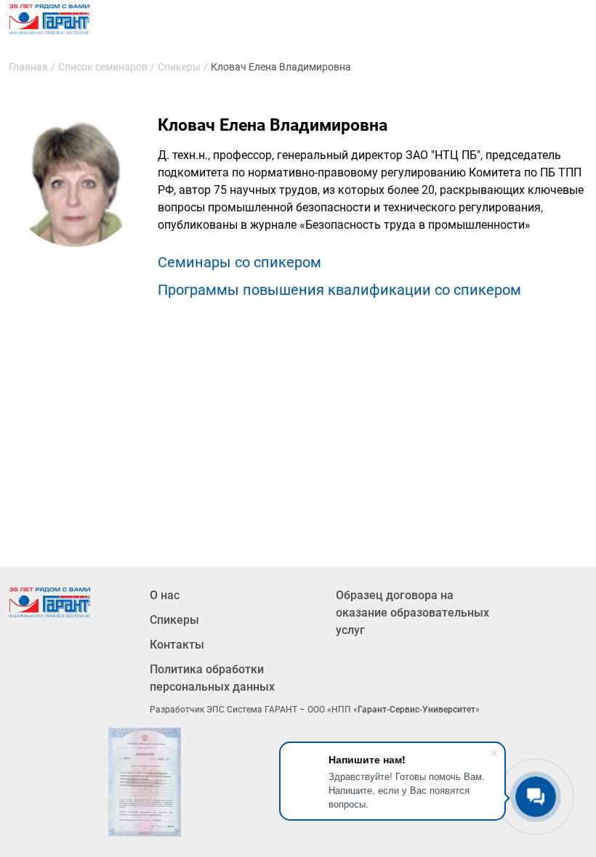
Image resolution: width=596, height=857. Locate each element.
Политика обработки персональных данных (212, 678)
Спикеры (179, 67)
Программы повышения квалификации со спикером (339, 289)
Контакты (177, 644)
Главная (28, 67)
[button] (144, 782)
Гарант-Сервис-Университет (416, 709)
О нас (165, 595)
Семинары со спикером (239, 262)
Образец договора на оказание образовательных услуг (412, 612)
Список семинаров (103, 67)
